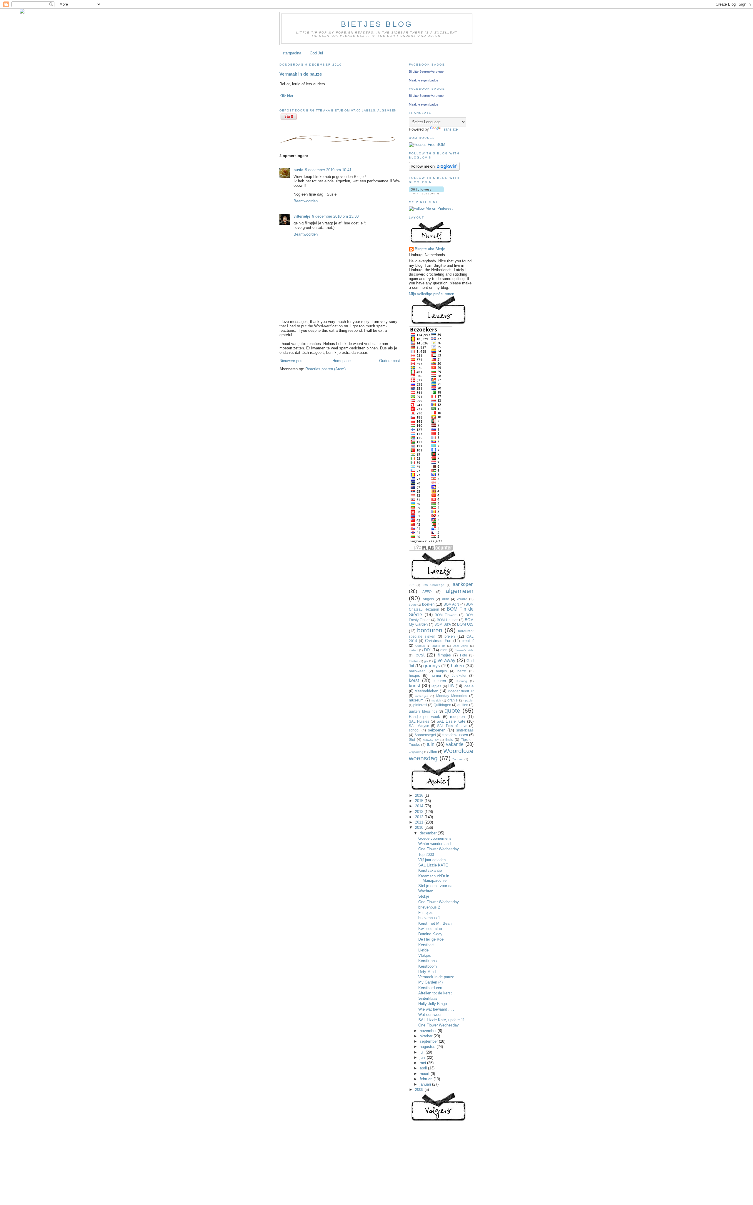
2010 (419, 827)
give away (444, 660)
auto (445, 599)
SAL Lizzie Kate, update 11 (441, 1020)
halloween (417, 671)
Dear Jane (460, 645)
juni (423, 1057)
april (424, 1068)
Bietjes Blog (377, 24)
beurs (413, 604)
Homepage (341, 361)
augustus (428, 1046)
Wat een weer (430, 1014)
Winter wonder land (434, 843)
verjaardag (416, 752)
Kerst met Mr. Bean (435, 923)
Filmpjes (425, 912)
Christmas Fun (438, 641)
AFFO (427, 592)
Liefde (423, 950)
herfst (461, 671)
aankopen (463, 584)
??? (411, 584)
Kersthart (426, 945)
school (414, 730)
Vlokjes (424, 955)
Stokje (423, 896)
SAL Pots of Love (452, 726)
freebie (413, 661)
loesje (469, 686)
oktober (427, 1036)
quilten (462, 705)
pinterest (420, 705)
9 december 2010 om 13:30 (335, 216)
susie (298, 170)
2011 (419, 822)
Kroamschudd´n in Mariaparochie (433, 878)
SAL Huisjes (419, 721)
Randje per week (424, 716)
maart (425, 1073)
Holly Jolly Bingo (432, 1003)
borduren (429, 630)
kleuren (440, 681)
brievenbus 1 (429, 918)
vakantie (455, 744)
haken (457, 665)
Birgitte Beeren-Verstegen (427, 71)
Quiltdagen (442, 705)
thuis (449, 739)
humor (436, 675)
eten (443, 650)
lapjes (436, 686)
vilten (433, 752)
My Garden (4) (430, 982)
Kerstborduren (430, 988)
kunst (414, 685)
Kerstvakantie (430, 870)
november (429, 1031)
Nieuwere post (291, 361)
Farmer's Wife (464, 650)
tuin (430, 744)
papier (469, 700)
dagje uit (438, 645)
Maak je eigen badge (423, 80)
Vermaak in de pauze (300, 73)
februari (427, 1079)
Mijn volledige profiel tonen (431, 294)
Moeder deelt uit (460, 691)
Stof (412, 739)
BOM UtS (465, 624)
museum (416, 700)
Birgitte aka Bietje (430, 249)
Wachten (425, 891)
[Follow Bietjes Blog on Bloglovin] (434, 169)
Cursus (420, 645)
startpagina (291, 53)
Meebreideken (426, 691)
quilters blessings (423, 711)
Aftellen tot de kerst (435, 993)
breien (449, 636)
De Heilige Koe (431, 939)
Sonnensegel (425, 735)
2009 (419, 1089)
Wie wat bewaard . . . (436, 1009)
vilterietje (302, 216)
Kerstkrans (427, 961)
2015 (419, 801)
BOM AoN (451, 604)
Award (462, 599)
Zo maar (458, 759)
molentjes (421, 696)
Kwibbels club (430, 928)
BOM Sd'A (442, 624)
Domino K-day (430, 934)
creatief (468, 641)
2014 (419, 806)
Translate (450, 129)
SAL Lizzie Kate (451, 721)
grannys (431, 665)
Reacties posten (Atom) (325, 369)
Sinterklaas (427, 998)
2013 (419, 811)
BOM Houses (447, 620)
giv (426, 661)
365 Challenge (433, 584)
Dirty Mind (427, 971)
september (429, 1041)
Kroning (462, 681)
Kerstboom (427, 966)
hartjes (441, 671)
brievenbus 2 (429, 907)
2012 (419, 817)
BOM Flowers (446, 615)
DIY (427, 650)
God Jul (316, 53)
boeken (428, 604)
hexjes (414, 675)
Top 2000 (426, 854)
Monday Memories (451, 696)
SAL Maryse (419, 726)
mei (423, 1063)
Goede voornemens (435, 838)
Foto (463, 655)
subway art (431, 739)
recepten (457, 716)
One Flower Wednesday (438, 849)
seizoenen (436, 730)
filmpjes (444, 655)
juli (423, 1052)
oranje (452, 700)
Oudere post (389, 361)
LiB (451, 686)
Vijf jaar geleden (432, 860)
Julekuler (459, 675)
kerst (414, 680)
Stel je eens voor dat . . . (439, 886)
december (429, 833)
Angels (428, 599)
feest (419, 654)
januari (426, 1084)
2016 (419, 795)
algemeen (387, 110)
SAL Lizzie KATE (433, 865)
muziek (436, 700)
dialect (413, 650)
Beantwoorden (306, 201)
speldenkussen (455, 735)
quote (452, 710)
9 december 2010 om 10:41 (328, 170)
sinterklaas (465, 730)
